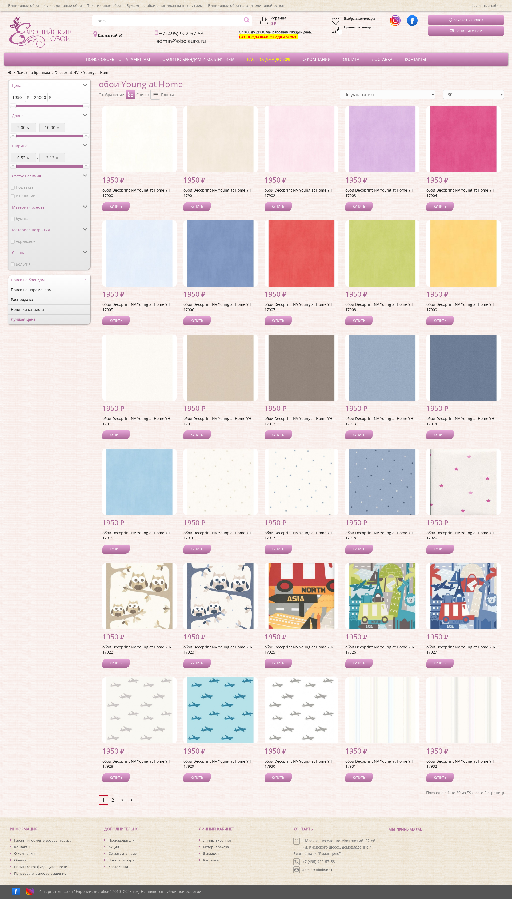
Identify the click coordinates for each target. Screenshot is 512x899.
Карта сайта (118, 866)
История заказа (216, 847)
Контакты (22, 847)
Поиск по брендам (33, 72)
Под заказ (25, 187)
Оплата (20, 860)
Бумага (22, 218)
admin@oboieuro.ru (318, 869)
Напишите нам (468, 30)
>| (132, 800)
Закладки (211, 853)
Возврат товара (121, 860)
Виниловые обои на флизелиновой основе (247, 5)
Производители (121, 840)
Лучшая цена (23, 319)
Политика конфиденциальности (40, 866)
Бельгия (23, 264)
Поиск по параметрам (31, 289)
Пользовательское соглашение (40, 873)
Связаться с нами (123, 853)
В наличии (25, 195)
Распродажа (22, 299)
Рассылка (211, 860)
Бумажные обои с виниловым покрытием (164, 5)
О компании (24, 853)
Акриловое (25, 241)
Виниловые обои (23, 5)
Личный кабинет (217, 840)
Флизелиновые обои (63, 5)
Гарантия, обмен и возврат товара (42, 840)
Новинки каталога (27, 309)
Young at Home (96, 72)
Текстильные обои (104, 5)
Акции (114, 847)
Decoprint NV (66, 72)
